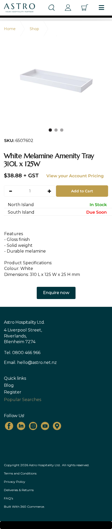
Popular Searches (22, 399)
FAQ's (8, 498)
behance (57, 426)
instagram (33, 426)
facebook (9, 426)
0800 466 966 (26, 352)
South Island (57, 212)
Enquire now (56, 292)
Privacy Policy (14, 482)
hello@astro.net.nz (37, 362)
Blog (9, 385)
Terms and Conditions (20, 473)
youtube (45, 426)
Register (12, 392)
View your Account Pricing (75, 175)
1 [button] (50, 130)
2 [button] (56, 130)
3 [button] (61, 130)
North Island (57, 204)
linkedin (21, 426)
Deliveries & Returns (19, 490)
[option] (56, 83)
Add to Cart (82, 191)
